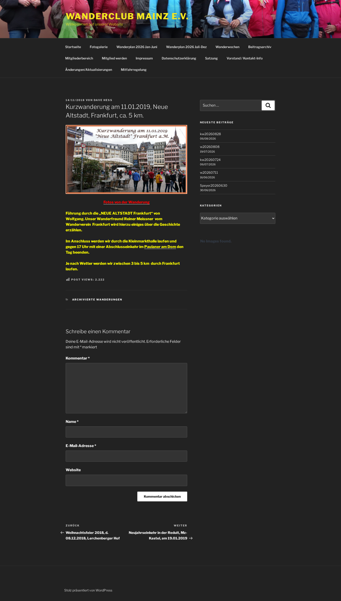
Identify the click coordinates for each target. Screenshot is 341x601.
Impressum (144, 58)
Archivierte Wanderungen (97, 299)
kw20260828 (210, 134)
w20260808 (209, 147)
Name (72, 421)
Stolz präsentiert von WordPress (88, 590)
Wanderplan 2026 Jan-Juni (136, 47)
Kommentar (78, 358)
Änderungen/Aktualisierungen (88, 70)
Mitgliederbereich (79, 58)
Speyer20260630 (213, 185)
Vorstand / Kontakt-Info (245, 58)
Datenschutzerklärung (179, 58)
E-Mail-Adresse (81, 446)
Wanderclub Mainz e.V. (127, 16)
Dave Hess (103, 100)
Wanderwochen (227, 47)
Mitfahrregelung (134, 70)
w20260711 (209, 172)
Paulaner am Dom (160, 247)
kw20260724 (210, 160)
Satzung (211, 58)
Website (73, 470)
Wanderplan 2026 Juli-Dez (186, 47)
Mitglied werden (114, 58)
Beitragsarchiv (259, 47)
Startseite (73, 47)
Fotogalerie (99, 47)
